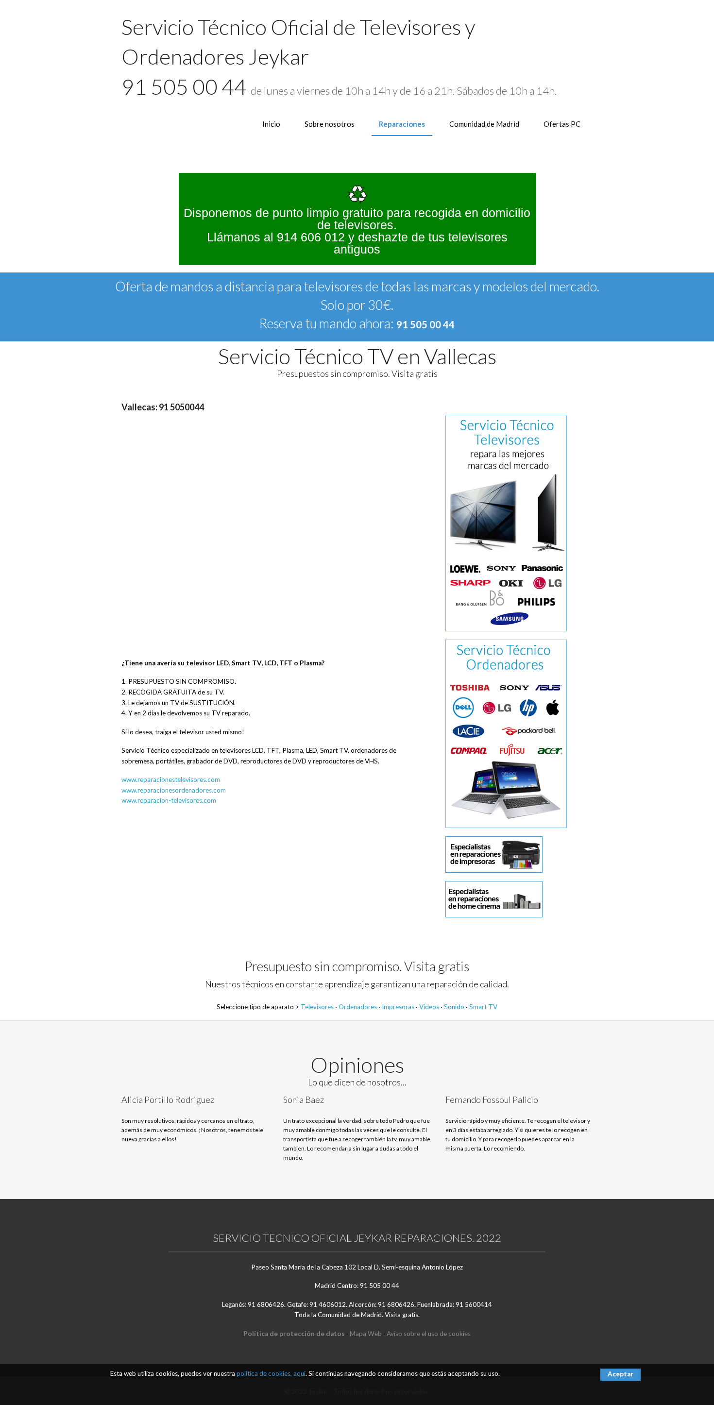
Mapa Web (366, 1333)
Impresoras (398, 1007)
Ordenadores (358, 1007)
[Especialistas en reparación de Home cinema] (494, 898)
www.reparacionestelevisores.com (170, 779)
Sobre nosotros (330, 123)
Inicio (271, 123)
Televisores (317, 1007)
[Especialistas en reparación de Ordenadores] (506, 733)
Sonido (454, 1007)
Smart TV (483, 1007)
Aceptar (620, 1374)
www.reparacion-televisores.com (168, 800)
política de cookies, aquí (271, 1373)
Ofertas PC (562, 123)
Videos (429, 1007)
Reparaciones (402, 123)
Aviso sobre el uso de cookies (429, 1333)
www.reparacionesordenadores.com (173, 790)
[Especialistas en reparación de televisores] (506, 522)
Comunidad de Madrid (484, 123)
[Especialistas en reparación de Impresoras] (494, 854)
